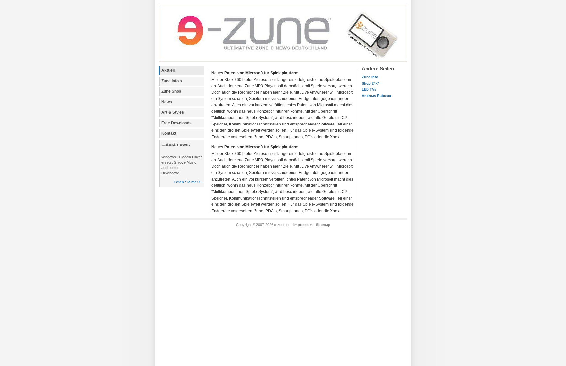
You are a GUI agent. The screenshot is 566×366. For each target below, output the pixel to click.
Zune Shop (171, 91)
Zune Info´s (171, 81)
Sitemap (323, 225)
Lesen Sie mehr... (188, 182)
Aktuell (168, 70)
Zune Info (370, 77)
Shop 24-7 (370, 83)
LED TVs (369, 89)
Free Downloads (176, 123)
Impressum (303, 225)
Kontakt (168, 133)
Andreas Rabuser (376, 96)
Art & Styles (172, 112)
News (166, 102)
